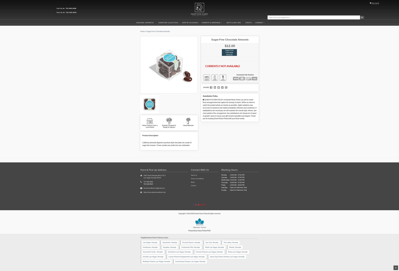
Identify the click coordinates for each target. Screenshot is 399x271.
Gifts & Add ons (234, 23)
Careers (193, 185)
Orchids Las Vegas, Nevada (153, 257)
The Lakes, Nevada (231, 242)
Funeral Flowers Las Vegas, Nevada (209, 252)
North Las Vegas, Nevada (214, 247)
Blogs (193, 182)
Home (142, 31)
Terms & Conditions (197, 178)
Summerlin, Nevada (169, 242)
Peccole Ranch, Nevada (191, 242)
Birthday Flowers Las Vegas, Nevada (156, 261)
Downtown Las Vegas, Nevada (179, 252)
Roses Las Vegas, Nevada (238, 252)
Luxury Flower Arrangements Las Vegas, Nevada (187, 257)
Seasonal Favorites (145, 23)
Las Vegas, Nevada (150, 242)
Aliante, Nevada (235, 247)
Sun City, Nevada (211, 242)
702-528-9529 (71, 12)
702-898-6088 (71, 8)
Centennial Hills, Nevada (190, 247)
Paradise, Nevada (169, 247)
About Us (194, 175)
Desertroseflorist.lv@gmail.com (154, 188)
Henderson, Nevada (150, 247)
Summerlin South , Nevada (153, 252)
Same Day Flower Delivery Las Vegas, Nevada (227, 257)
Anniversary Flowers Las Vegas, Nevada (190, 261)
